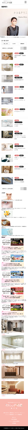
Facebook (14, 408)
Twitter (11, 408)
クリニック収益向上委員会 (14, 421)
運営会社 (11, 412)
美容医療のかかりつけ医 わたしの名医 (10, 428)
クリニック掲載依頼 (9, 414)
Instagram (16, 408)
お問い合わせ (6, 412)
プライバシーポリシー (19, 412)
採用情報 (14, 423)
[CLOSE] (26, 2)
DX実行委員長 (14, 419)
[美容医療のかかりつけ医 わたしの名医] (14, 405)
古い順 (14, 43)
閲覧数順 (22, 43)
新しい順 (5, 43)
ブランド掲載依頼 (18, 414)
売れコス (14, 417)
